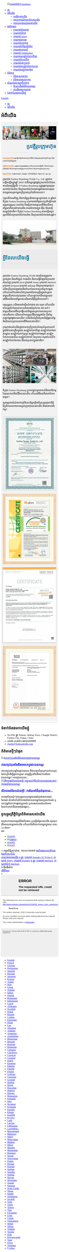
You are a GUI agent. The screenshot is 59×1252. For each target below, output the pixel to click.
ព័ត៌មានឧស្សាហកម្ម (22, 79)
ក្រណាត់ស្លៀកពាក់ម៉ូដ (23, 69)
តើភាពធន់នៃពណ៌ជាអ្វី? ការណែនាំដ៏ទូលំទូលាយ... (27, 790)
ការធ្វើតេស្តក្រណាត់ (22, 89)
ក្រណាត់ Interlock (44, 860)
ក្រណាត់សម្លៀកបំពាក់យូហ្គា (25, 66)
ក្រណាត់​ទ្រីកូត (19, 33)
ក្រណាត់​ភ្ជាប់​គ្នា (20, 39)
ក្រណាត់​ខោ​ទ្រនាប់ (21, 63)
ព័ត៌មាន (10, 73)
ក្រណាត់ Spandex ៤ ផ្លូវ (24, 860)
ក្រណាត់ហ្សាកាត (20, 43)
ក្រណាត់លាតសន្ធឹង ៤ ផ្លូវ (12, 857)
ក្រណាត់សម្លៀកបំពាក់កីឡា (25, 56)
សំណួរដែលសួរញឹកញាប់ (18, 83)
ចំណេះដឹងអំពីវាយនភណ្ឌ (24, 86)
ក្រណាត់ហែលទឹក (21, 59)
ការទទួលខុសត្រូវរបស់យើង (25, 23)
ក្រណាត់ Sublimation (23, 53)
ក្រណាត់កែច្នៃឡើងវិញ (23, 46)
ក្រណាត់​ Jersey (20, 36)
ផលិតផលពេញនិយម (45, 850)
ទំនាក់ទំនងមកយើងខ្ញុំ (16, 93)
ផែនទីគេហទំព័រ (8, 854)
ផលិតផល (11, 26)
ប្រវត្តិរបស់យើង (20, 16)
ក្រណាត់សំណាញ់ (21, 30)
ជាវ (2, 831)
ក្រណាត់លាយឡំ (20, 49)
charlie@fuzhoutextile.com (20, 744)
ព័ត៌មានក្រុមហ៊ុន (20, 76)
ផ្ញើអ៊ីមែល (5, 870)
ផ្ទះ (8, 10)
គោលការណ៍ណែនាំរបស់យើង (26, 20)
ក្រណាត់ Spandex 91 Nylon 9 (38, 857)
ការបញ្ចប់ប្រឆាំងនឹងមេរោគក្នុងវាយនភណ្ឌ (22, 764)
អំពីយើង (11, 13)
